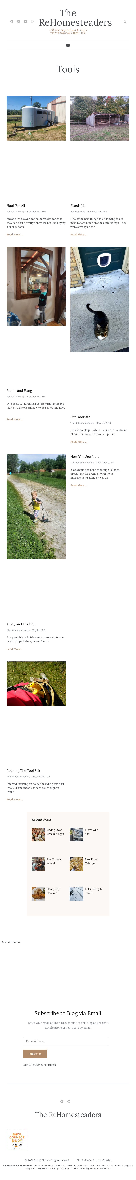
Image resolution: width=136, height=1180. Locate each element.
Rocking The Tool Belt (23, 770)
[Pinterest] (18, 21)
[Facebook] (12, 21)
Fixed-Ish (77, 205)
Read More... (15, 234)
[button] (125, 22)
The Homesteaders (75, 17)
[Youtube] (25, 21)
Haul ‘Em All (16, 205)
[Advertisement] (68, 967)
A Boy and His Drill (21, 624)
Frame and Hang (19, 390)
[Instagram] (32, 21)
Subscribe (35, 1053)
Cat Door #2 (80, 417)
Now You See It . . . (84, 456)
